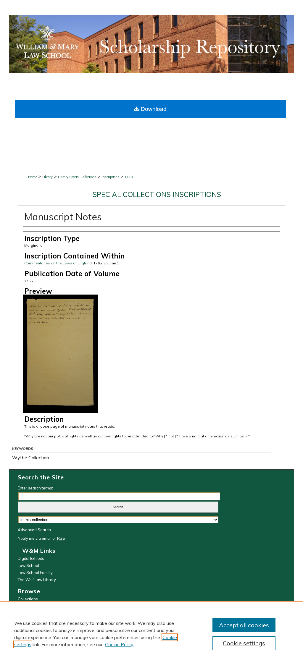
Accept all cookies (244, 625)
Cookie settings (244, 643)
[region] (151, 633)
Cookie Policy (119, 644)
